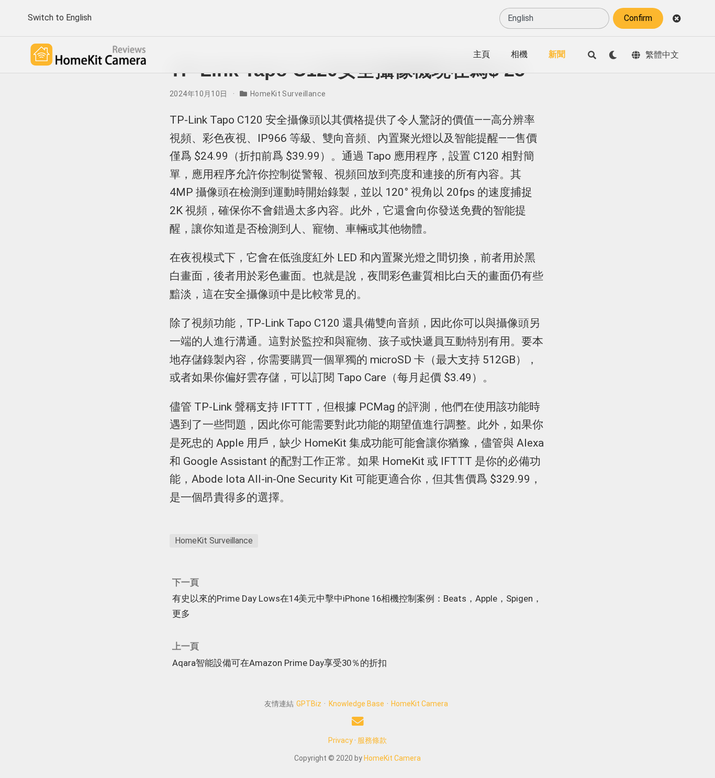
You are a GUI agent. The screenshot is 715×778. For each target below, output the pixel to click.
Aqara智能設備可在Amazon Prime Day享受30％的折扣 (279, 663)
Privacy (340, 740)
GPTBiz (308, 703)
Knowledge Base (356, 703)
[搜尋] (592, 55)
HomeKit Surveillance (288, 94)
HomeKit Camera (419, 703)
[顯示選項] (612, 55)
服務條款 (372, 740)
